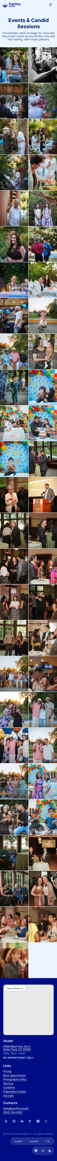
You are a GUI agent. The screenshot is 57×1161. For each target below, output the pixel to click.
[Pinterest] (38, 1121)
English (18, 1141)
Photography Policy (15, 1079)
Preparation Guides (14, 1091)
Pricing (7, 1071)
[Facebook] (30, 1121)
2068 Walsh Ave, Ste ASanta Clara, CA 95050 (17, 1048)
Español (34, 1141)
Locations (9, 1087)
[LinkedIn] (22, 1121)
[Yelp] (6, 1121)
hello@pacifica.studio (16, 1108)
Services (8, 1083)
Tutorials (8, 1095)
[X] (46, 1121)
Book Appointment (14, 1075)
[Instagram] (14, 1121)
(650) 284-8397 (13, 1112)
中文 (47, 1141)
